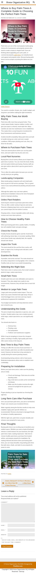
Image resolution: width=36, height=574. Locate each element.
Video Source (5, 106)
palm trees (17, 55)
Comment (4, 502)
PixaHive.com (17, 566)
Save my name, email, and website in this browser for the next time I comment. (18, 541)
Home (9, 473)
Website (3, 534)
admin (24, 18)
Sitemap (21, 571)
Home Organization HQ (18, 2)
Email (3, 530)
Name (3, 525)
